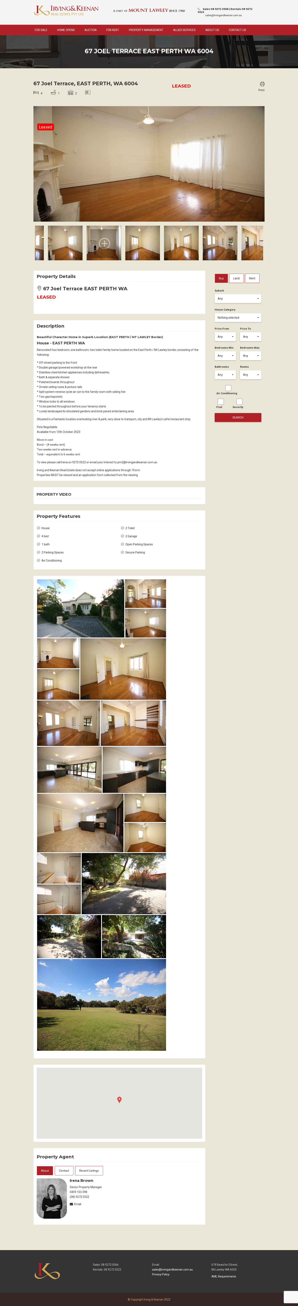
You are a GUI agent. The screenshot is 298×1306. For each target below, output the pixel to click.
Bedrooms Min (224, 347)
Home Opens (66, 30)
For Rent (112, 30)
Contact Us (237, 30)
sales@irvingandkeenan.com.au (223, 15)
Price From (222, 328)
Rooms (244, 366)
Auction (90, 30)
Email (77, 1204)
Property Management (146, 30)
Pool (219, 407)
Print (261, 90)
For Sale (41, 30)
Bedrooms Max (249, 347)
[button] (238, 298)
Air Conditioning (226, 393)
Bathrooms (222, 366)
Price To (245, 328)
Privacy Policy (160, 1274)
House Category (225, 309)
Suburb (219, 290)
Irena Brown (81, 1180)
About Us (212, 30)
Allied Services (184, 30)
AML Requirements (223, 1276)
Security (238, 407)
